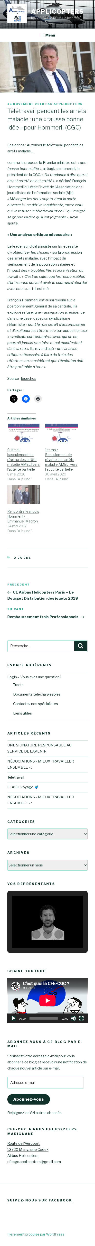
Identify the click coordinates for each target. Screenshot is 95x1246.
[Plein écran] (81, 1018)
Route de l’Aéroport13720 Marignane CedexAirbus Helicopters (27, 1149)
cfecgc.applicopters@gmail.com (34, 1162)
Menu (50, 35)
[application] (47, 1000)
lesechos (28, 378)
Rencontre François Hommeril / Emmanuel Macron (23, 516)
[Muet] (73, 1018)
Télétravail (15, 777)
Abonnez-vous (28, 1099)
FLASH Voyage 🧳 (23, 787)
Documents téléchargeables (37, 694)
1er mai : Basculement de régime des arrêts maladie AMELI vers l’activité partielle (61, 459)
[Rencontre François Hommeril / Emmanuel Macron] (23, 494)
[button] (36, 934)
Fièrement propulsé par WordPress (36, 1234)
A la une (22, 557)
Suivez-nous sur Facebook (39, 1200)
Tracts (18, 685)
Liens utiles (22, 713)
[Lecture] (13, 1018)
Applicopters (57, 11)
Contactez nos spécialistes (35, 704)
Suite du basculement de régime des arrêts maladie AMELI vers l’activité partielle (23, 459)
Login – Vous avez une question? (34, 677)
